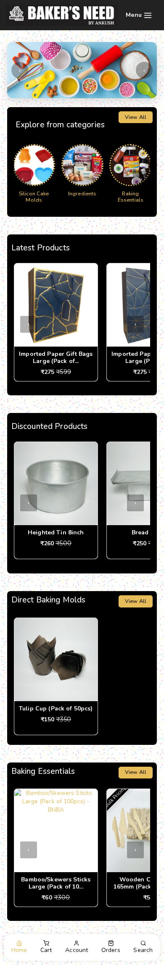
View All (135, 117)
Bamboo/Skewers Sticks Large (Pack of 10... (55, 883)
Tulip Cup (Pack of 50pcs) (56, 709)
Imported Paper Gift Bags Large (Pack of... (56, 357)
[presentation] (19, 70)
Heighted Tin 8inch (56, 532)
